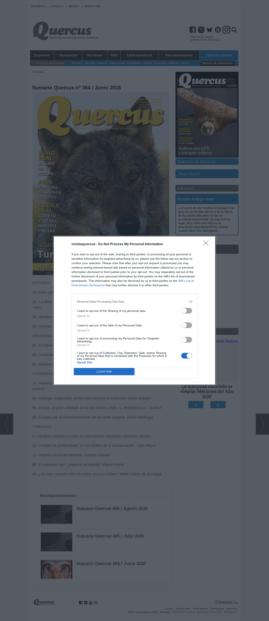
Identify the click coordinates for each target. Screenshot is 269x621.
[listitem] (134, 301)
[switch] (186, 311)
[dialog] (134, 310)
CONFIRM (104, 371)
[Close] (207, 244)
